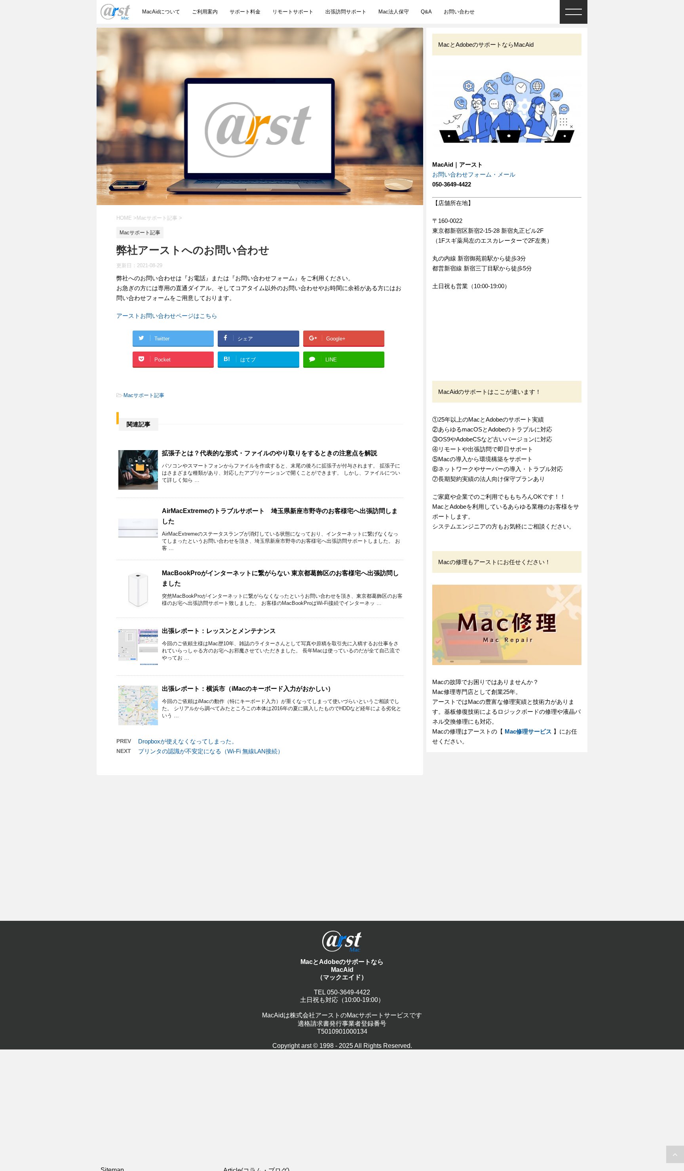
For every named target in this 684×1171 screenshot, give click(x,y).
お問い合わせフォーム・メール (473, 174)
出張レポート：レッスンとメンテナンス (219, 630)
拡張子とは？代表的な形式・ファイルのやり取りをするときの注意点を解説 (269, 453)
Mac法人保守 (393, 12)
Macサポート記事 (144, 395)
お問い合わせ (459, 12)
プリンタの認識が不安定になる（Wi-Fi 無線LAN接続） (210, 751)
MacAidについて (161, 12)
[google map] (491, 328)
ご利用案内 (205, 12)
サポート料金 (245, 12)
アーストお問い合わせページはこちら (166, 315)
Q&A (426, 12)
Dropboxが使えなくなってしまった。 (188, 741)
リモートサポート (293, 12)
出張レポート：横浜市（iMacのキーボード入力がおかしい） (248, 688)
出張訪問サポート (346, 12)
